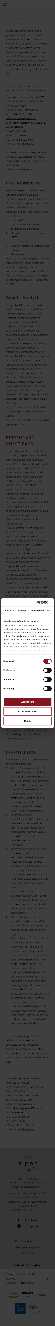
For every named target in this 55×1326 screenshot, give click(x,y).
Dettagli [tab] (22, 610)
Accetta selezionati (27, 711)
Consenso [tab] (8, 610)
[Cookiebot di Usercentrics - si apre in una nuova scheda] (39, 602)
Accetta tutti (27, 702)
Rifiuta (27, 721)
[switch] (47, 670)
